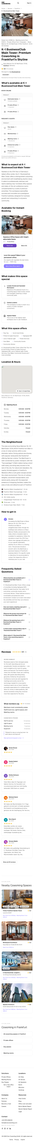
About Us (4, 1098)
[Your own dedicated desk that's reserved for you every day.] (19, 99)
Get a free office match (14, 266)
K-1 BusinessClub (15, 72)
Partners (4, 1101)
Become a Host (6, 1104)
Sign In (29, 3)
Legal (20, 1111)
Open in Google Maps (24, 391)
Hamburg (21, 1090)
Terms (11, 1139)
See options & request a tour (13, 738)
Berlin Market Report (25, 1106)
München (21, 1087)
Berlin (20, 1085)
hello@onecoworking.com (9, 1123)
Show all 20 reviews (9, 862)
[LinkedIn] (10, 1128)
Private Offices (6, 1077)
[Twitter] (7, 1128)
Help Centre (22, 1098)
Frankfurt (17, 8)
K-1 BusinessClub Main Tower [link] (10, 11)
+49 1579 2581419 (7, 1120)
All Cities (21, 1077)
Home (3, 8)
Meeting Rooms (6, 1079)
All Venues (22, 1079)
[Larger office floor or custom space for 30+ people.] (19, 144)
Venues (10, 8)
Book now (10, 245)
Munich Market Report (25, 1109)
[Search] (18, 3)
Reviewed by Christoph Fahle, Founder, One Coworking (16, 77)
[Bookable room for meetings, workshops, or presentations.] (18, 138)
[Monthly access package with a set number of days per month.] (17, 133)
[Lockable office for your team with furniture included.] (18, 105)
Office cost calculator (25, 1104)
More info (24, 245)
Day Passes (5, 1082)
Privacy (16, 1139)
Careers (4, 1106)
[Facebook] (2, 1128)
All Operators (22, 1082)
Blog (20, 1101)
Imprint (23, 1139)
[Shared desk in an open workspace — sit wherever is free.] (15, 127)
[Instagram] (5, 1128)
